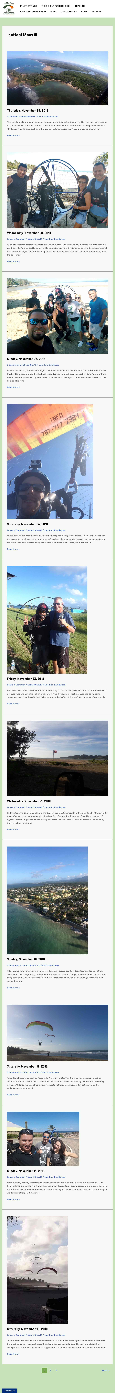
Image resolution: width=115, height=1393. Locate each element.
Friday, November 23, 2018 (25, 679)
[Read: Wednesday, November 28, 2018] (57, 190)
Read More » (13, 135)
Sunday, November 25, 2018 (26, 359)
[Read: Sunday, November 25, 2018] (57, 316)
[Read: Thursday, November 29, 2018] (57, 78)
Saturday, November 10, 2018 (27, 1329)
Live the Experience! (33, 11)
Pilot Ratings (28, 6)
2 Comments (13, 365)
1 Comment (12, 116)
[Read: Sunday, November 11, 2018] (43, 1138)
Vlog (53, 11)
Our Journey (69, 11)
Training (80, 6)
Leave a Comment (16, 239)
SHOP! (95, 11)
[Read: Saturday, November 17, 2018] (57, 1033)
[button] (99, 11)
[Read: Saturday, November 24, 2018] (50, 461)
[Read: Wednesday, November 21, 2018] (57, 758)
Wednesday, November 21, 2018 (29, 801)
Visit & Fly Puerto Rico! (55, 6)
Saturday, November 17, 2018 (27, 1066)
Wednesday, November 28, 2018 (29, 233)
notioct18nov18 (27, 116)
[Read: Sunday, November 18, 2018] (47, 900)
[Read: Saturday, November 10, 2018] (37, 1270)
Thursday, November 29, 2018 (27, 110)
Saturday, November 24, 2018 (27, 524)
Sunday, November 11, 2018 (25, 1171)
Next (105, 1370)
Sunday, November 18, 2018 (26, 959)
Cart (84, 11)
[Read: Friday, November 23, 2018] (47, 619)
